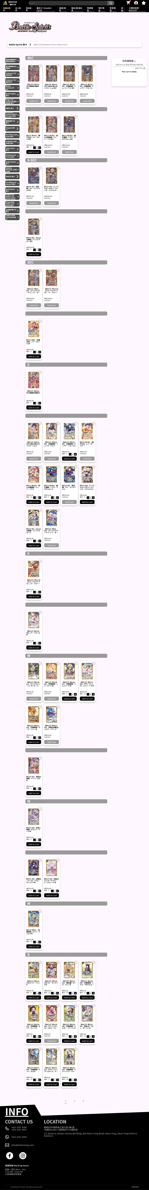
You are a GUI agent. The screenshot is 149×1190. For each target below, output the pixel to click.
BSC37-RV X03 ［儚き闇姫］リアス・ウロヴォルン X (51, 487)
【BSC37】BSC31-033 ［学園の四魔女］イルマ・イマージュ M (51, 728)
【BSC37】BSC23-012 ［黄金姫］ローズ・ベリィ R (69, 983)
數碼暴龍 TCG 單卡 (10, 122)
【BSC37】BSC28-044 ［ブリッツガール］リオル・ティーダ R (51, 1027)
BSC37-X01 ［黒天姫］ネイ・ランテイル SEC (33, 188)
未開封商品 (6, 9)
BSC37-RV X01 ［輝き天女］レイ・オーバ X (87, 444)
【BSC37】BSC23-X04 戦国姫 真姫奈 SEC (33, 86)
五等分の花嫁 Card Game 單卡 (11, 217)
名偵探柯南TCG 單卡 (11, 210)
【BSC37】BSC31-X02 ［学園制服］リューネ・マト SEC (69, 86)
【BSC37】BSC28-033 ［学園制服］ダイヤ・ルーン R (33, 1026)
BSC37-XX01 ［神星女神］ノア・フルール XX (33, 342)
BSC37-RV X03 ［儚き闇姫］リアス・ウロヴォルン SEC (69, 137)
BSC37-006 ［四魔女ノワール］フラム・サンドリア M (33, 880)
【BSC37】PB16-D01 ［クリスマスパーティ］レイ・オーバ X (51, 531)
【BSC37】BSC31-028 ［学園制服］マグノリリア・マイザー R (69, 1070)
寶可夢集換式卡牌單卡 (11, 67)
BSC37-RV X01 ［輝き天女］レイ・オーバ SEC (33, 137)
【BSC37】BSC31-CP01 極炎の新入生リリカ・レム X (33, 444)
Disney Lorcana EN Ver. (10, 87)
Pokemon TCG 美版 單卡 (11, 81)
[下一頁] (83, 1101)
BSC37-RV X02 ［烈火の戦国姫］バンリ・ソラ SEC (51, 137)
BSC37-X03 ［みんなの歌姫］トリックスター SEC (33, 239)
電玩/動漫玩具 (76, 9)
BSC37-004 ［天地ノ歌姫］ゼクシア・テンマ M (33, 829)
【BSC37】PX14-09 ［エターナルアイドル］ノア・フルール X (33, 582)
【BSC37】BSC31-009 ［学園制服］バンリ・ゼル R (33, 1069)
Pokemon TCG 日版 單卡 (11, 74)
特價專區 (90, 9)
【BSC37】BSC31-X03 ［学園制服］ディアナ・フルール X (69, 444)
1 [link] (65, 1101)
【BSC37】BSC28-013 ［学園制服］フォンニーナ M (69, 684)
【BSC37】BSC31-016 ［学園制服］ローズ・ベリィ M (33, 727)
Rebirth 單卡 (10, 176)
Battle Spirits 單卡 (11, 94)
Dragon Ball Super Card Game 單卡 (10, 203)
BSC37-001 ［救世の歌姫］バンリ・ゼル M (33, 778)
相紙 (122, 9)
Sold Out (33, 100)
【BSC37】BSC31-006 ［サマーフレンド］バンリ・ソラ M (87, 684)
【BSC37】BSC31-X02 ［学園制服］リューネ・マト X (51, 444)
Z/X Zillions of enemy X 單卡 (11, 183)
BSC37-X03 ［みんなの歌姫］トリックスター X (33, 531)
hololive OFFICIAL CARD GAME (11, 169)
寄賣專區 (113, 9)
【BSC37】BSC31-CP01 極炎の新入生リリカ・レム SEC (51, 86)
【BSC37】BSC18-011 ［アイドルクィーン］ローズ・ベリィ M (33, 685)
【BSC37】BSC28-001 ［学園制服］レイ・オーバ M (51, 684)
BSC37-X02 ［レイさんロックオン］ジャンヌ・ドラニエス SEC (51, 189)
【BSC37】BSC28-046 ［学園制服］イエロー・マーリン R (69, 1026)
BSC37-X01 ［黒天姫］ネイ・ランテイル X (69, 487)
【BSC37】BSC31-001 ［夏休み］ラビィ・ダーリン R (87, 1026)
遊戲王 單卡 (10, 108)
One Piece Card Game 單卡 (11, 135)
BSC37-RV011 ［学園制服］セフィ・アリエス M (33, 932)
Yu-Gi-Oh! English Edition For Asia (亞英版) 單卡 (11, 115)
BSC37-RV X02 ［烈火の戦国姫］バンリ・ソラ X (33, 487)
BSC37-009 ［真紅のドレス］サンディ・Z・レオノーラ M (51, 880)
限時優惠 (28, 9)
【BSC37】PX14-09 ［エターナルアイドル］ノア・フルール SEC (51, 291)
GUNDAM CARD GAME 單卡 (11, 142)
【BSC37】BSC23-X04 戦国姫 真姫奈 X (33, 392)
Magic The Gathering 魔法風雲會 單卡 (11, 101)
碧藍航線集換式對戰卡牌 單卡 (11, 60)
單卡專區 (18, 9)
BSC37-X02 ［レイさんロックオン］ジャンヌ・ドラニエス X (87, 487)
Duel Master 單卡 (10, 190)
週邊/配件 (62, 9)
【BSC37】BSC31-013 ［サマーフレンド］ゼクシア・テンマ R (51, 1070)
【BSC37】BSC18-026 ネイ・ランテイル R (51, 983)
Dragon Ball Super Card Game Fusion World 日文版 (10, 196)
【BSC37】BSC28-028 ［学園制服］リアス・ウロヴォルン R (87, 983)
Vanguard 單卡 (10, 129)
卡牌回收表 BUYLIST (134, 9)
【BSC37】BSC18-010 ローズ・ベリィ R (33, 983)
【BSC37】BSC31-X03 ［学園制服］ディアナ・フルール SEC (87, 87)
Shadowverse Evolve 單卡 (11, 156)
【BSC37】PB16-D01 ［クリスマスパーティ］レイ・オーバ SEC (33, 291)
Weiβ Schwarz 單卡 (11, 163)
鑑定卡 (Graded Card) (44, 9)
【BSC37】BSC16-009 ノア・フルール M (33, 633)
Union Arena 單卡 (10, 149)
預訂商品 (101, 9)
